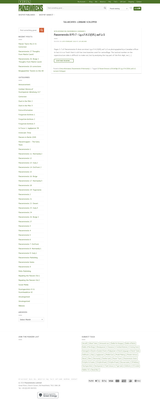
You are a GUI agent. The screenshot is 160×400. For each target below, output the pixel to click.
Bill (96, 2)
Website (22, 306)
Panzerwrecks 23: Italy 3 (28, 208)
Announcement (24, 84)
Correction (23, 96)
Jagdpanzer (100, 355)
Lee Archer (83, 41)
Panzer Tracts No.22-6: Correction (28, 45)
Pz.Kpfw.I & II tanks (88, 362)
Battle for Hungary (117, 343)
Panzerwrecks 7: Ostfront (29, 244)
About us (103, 2)
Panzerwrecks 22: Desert (28, 203)
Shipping (131, 2)
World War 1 (95, 370)
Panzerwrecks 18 (25, 185)
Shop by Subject (46, 15)
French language (123, 351)
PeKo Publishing (25, 271)
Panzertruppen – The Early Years (29, 143)
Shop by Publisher (27, 15)
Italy (92, 355)
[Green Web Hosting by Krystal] (47, 395)
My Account (81, 2)
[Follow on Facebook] (20, 2)
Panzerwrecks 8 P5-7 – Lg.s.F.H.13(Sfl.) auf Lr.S (79, 35)
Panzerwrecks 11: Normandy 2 (30, 154)
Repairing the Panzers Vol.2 (29, 280)
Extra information (26, 110)
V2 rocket (136, 366)
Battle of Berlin (130, 343)
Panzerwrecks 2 (25, 194)
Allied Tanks (93, 343)
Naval (84, 359)
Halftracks (85, 355)
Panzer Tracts (117, 359)
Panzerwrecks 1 (25, 149)
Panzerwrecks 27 (25, 221)
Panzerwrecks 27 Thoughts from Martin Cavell (29, 53)
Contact (138, 2)
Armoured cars (104, 343)
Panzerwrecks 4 (25, 230)
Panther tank (106, 359)
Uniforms (128, 366)
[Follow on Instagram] (24, 2)
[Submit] (105, 8)
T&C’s (115, 2)
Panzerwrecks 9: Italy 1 (28, 253)
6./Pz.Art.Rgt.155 (115, 69)
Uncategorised (24, 297)
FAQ (109, 2)
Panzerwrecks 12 (25, 158)
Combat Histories (122, 347)
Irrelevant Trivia (25, 133)
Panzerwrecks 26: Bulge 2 (29, 217)
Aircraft (84, 343)
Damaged (85, 351)
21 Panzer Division (103, 69)
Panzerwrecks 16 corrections (30, 66)
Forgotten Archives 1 (27, 114)
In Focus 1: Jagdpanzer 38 (29, 128)
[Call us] (29, 2)
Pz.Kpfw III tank (101, 362)
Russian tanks (125, 362)
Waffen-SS (85, 370)
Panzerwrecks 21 (25, 199)
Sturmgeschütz (87, 366)
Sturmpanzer (98, 366)
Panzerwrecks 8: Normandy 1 (30, 248)
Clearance (111, 347)
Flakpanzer (111, 351)
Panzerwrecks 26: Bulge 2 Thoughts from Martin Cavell (30, 60)
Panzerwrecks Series (26, 262)
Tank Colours (109, 366)
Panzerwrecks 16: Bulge (28, 176)
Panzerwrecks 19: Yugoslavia (30, 190)
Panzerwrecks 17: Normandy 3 (30, 181)
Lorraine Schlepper (59, 71)
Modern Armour (132, 355)
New (89, 359)
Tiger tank (119, 366)
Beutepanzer (101, 347)
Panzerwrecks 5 (25, 235)
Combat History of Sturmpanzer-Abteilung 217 (29, 90)
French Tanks (135, 351)
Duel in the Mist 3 (26, 105)
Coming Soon (134, 347)
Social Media (23, 284)
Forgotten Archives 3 (27, 123)
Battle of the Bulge (88, 347)
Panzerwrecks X (25, 266)
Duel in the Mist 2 (26, 101)
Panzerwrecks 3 (25, 226)
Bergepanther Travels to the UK (31, 71)
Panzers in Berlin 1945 (27, 137)
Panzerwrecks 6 (25, 239)
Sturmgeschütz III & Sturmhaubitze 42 (27, 290)
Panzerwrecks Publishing (28, 257)
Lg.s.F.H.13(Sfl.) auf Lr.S (128, 69)
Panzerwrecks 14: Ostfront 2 (30, 167)
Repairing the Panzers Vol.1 (29, 275)
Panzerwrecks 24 (25, 212)
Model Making (120, 355)
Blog (90, 2)
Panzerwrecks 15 (25, 172)
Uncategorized (24, 301)
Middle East (109, 355)
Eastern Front (101, 351)
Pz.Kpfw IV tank (113, 362)
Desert (93, 351)
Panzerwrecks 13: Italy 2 (28, 163)
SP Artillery (135, 362)
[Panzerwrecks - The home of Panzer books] (31, 8)
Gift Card (123, 2)
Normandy (96, 359)
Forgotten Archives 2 (27, 119)
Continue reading (64, 61)
